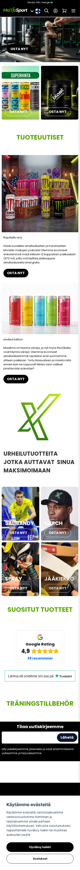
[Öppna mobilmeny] (73, 10)
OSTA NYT (19, 48)
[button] (38, 10)
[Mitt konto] (55, 10)
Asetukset (40, 858)
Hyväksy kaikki (40, 847)
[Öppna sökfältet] (46, 10)
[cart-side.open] (64, 10)
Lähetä (67, 737)
